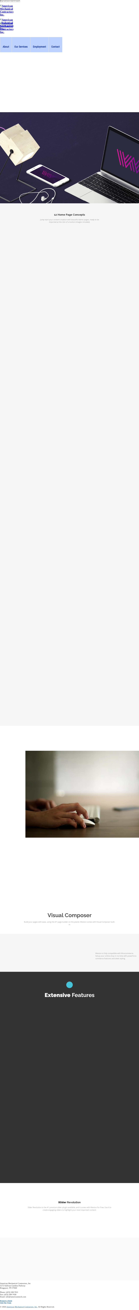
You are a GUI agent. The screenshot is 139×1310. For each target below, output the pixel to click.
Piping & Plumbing (16, 64)
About (6, 84)
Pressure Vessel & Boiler (18, 73)
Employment (9, 78)
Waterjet (12, 62)
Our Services (9, 57)
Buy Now (69, 166)
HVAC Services (15, 69)
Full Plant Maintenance (18, 66)
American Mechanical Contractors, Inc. (22, 1307)
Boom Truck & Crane (17, 71)
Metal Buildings (15, 76)
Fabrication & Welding (18, 60)
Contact (7, 80)
